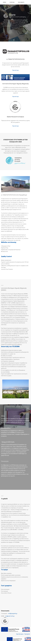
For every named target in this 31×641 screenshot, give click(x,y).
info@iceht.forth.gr (9, 616)
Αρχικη (4, 2)
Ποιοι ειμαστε (21, 2)
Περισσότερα (15, 70)
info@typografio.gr (12, 613)
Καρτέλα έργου (20, 634)
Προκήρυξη (27, 634)
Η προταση (12, 2)
